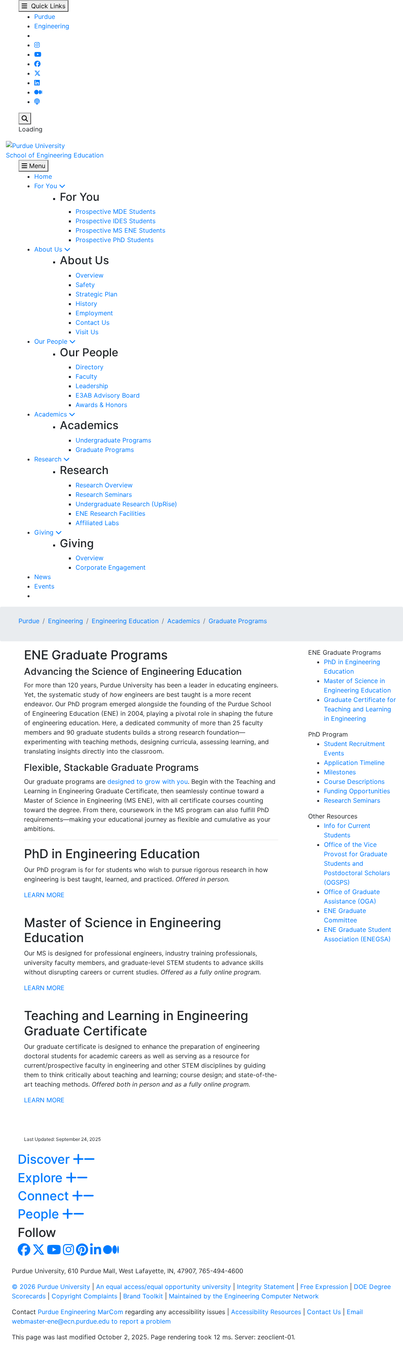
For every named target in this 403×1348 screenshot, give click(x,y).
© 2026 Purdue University (51, 1287)
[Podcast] (37, 102)
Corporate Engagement (111, 567)
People (40, 1214)
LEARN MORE (44, 895)
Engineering (51, 26)
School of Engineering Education (55, 155)
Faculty (86, 376)
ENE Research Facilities (110, 513)
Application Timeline (354, 763)
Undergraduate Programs (113, 440)
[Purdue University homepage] (35, 145)
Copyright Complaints (84, 1296)
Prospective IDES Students (115, 221)
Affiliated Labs (97, 523)
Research (48, 459)
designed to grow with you (147, 781)
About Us (49, 249)
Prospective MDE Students (115, 211)
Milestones (340, 772)
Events (44, 586)
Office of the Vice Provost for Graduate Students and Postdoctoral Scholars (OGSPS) (357, 863)
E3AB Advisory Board (108, 395)
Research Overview (104, 485)
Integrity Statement (265, 1287)
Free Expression (324, 1287)
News (42, 577)
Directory (90, 367)
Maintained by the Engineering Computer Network (244, 1296)
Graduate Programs (105, 450)
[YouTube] (37, 54)
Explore (42, 1177)
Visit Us (87, 332)
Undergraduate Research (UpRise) (126, 504)
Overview (90, 275)
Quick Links (46, 6)
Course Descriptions (354, 781)
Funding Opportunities (357, 791)
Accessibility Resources (266, 1312)
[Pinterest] (82, 1252)
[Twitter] (37, 73)
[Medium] (38, 92)
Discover (45, 1159)
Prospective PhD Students (114, 240)
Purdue (44, 16)
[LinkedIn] (37, 83)
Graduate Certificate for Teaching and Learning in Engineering (360, 709)
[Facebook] (37, 64)
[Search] (24, 118)
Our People (51, 341)
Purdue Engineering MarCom (80, 1312)
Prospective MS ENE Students (120, 230)
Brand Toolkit (143, 1296)
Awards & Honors (101, 405)
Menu (36, 166)
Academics (51, 414)
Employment (94, 313)
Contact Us (92, 322)
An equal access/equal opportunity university (163, 1287)
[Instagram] (37, 45)
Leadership (92, 386)
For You (46, 186)
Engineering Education (125, 621)
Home (43, 176)
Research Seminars (104, 494)
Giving (44, 532)
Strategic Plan (96, 294)
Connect (45, 1196)
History (86, 303)
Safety (85, 285)
